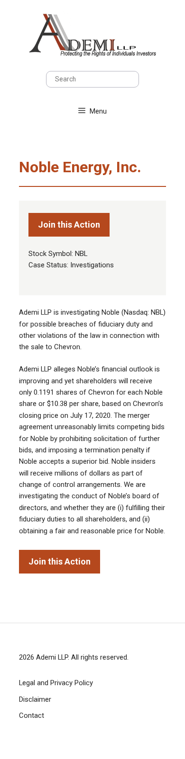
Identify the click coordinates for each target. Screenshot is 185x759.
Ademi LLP (52, 657)
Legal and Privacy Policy (56, 683)
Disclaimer (35, 699)
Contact (31, 715)
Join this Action (69, 224)
